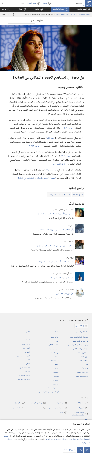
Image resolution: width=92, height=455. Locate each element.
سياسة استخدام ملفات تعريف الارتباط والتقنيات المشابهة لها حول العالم (47, 438)
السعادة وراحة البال (83, 352)
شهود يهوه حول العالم (23, 379)
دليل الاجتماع (55, 360)
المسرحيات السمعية (53, 388)
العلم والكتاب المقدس (82, 372)
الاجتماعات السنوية (24, 367)
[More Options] (3, 14)
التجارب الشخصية (24, 375)
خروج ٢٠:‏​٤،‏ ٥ (68, 128)
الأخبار (28, 332)
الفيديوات (56, 380)
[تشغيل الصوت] (14, 14)
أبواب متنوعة (55, 352)
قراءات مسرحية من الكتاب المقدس (49, 392)
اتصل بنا (27, 352)
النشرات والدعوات (54, 349)
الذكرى (28, 364)
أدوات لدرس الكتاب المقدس (80, 349)
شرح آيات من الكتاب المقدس (80, 341)
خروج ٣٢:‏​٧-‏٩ (34, 146)
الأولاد (86, 364)
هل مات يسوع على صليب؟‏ (62, 278)
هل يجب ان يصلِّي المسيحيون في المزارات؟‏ (56, 262)
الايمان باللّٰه (85, 368)
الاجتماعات (26, 360)
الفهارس (56, 368)
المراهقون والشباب (83, 360)
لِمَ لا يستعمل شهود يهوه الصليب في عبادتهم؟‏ (55, 246)
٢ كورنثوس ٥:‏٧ (59, 164)
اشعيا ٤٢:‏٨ (51, 138)
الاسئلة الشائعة (25, 344)
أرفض (80, 450)
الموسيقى (56, 384)
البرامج (57, 364)
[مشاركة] (9, 14)
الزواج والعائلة (84, 356)
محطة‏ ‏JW (56, 376)
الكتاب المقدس (55, 337)
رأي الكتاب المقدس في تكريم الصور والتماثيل (55, 230)
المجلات (56, 356)
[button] (60, 9)
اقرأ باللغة (39, 20)
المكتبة (57, 332)
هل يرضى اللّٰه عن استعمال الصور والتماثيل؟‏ (56, 214)
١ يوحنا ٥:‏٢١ (51, 170)
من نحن (27, 339)
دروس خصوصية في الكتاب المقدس (78, 345)
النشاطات (27, 371)
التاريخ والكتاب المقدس (81, 376)
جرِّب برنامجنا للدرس (65, 294)
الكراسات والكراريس (53, 345)
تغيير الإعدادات (69, 450)
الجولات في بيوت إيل (23, 356)
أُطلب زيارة (26, 348)
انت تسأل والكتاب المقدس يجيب (65, 14)
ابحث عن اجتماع (60, 403)
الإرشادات (56, 372)
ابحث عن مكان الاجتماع (37, 403)
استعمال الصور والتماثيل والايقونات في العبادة (37, 178)
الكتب (57, 341)
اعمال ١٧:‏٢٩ (65, 156)
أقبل (87, 450)
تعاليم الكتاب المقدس (85, 14)
